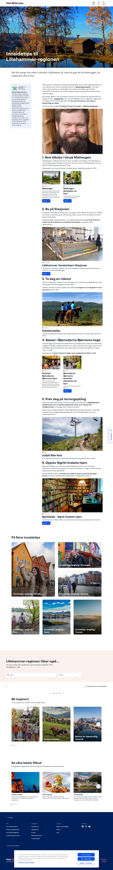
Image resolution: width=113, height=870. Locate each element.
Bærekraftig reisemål (83, 87)
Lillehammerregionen (90, 106)
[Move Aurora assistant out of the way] (109, 428)
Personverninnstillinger (13, 845)
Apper (58, 829)
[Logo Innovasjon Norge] (104, 861)
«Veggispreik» (58, 99)
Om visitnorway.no (12, 826)
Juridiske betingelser (12, 832)
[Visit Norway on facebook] (83, 826)
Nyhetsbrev (35, 829)
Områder (60, 675)
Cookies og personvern (13, 835)
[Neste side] (63, 693)
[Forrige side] (50, 693)
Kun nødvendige (86, 859)
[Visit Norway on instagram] (86, 826)
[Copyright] (110, 65)
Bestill (45, 201)
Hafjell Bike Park (93, 402)
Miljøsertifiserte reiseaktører (97, 686)
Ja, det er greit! (86, 855)
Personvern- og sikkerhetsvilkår (26, 862)
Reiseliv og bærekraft (12, 829)
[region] (56, 859)
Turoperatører (35, 838)
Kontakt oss (35, 826)
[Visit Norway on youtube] (89, 826)
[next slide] (98, 724)
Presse (33, 832)
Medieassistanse (36, 835)
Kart (57, 832)
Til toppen (10, 817)
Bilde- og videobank (62, 826)
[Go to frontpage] (17, 3)
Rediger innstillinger (86, 863)
